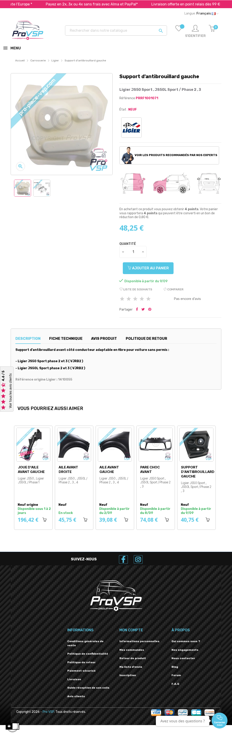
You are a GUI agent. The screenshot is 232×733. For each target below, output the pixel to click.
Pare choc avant (179, 469)
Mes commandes (131, 649)
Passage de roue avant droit (18, 471)
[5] (148, 299)
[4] (142, 299)
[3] (135, 299)
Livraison (74, 679)
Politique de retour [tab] (146, 338)
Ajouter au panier (150, 268)
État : (123, 109)
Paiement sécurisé (81, 670)
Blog (175, 666)
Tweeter (143, 309)
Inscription (127, 675)
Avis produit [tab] (104, 338)
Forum (176, 675)
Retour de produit (132, 658)
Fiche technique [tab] (65, 338)
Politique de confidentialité (87, 653)
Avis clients (76, 696)
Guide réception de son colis (88, 687)
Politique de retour (81, 662)
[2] (128, 299)
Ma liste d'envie (130, 666)
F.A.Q (175, 683)
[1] (122, 299)
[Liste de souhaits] (178, 31)
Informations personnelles (139, 641)
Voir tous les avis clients (10, 391)
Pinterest (149, 309)
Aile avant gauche (139, 469)
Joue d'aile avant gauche (61, 469)
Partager (137, 309)
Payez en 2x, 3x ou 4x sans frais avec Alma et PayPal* (72, 4)
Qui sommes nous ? (186, 641)
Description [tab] (28, 338)
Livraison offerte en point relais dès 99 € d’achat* (174, 4)
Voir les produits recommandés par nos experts (175, 155)
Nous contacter (183, 658)
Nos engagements (185, 649)
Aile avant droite (98, 469)
